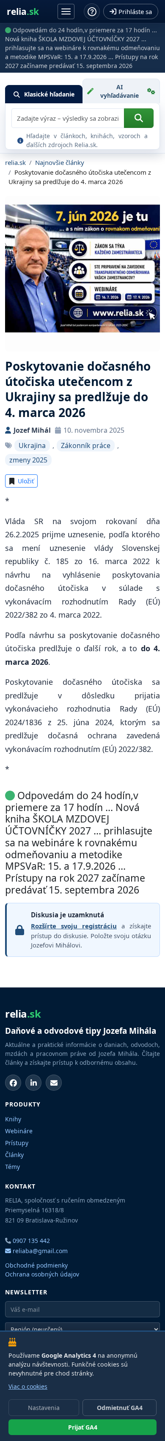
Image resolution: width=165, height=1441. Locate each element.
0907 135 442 (31, 1241)
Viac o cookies (27, 1386)
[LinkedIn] (33, 1083)
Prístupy (16, 1143)
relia (23, 11)
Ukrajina (32, 445)
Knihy (13, 1119)
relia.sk (15, 162)
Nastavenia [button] (44, 1408)
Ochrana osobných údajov (42, 1274)
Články (14, 1155)
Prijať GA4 (82, 1427)
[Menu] (66, 11)
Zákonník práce (85, 445)
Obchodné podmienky (36, 1265)
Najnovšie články (59, 162)
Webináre (19, 1131)
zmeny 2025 (28, 460)
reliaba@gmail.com (39, 1251)
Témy (12, 1167)
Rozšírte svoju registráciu (74, 926)
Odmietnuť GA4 (120, 1408)
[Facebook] (13, 1083)
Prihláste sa (135, 11)
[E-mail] (54, 1083)
